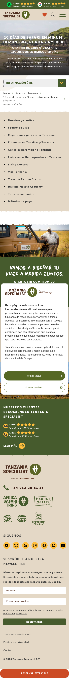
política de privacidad (15, 613)
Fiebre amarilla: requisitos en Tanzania (35, 157)
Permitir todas (33, 375)
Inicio (6, 93)
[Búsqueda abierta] (52, 15)
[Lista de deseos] (44, 15)
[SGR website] (7, 518)
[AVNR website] (21, 518)
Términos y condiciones (17, 634)
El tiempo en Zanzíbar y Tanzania (31, 142)
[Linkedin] (63, 545)
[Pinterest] (53, 545)
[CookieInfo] (28, 292)
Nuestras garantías (21, 120)
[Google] (25, 545)
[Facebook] (44, 545)
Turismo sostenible (21, 194)
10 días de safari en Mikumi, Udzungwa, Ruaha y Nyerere (30, 99)
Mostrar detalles (33, 387)
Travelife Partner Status (24, 179)
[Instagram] (34, 545)
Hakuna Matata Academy (25, 186)
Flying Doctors (18, 164)
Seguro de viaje (18, 127)
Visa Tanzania (17, 171)
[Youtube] (6, 545)
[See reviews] (34, 430)
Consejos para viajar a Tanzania (30, 149)
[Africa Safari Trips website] (15, 501)
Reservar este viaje (34, 673)
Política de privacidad (16, 642)
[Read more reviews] (36, 4)
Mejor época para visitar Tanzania (31, 135)
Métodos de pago (20, 201)
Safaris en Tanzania (27, 93)
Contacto (9, 650)
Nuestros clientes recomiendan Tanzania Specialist (25, 412)
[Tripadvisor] (16, 545)
